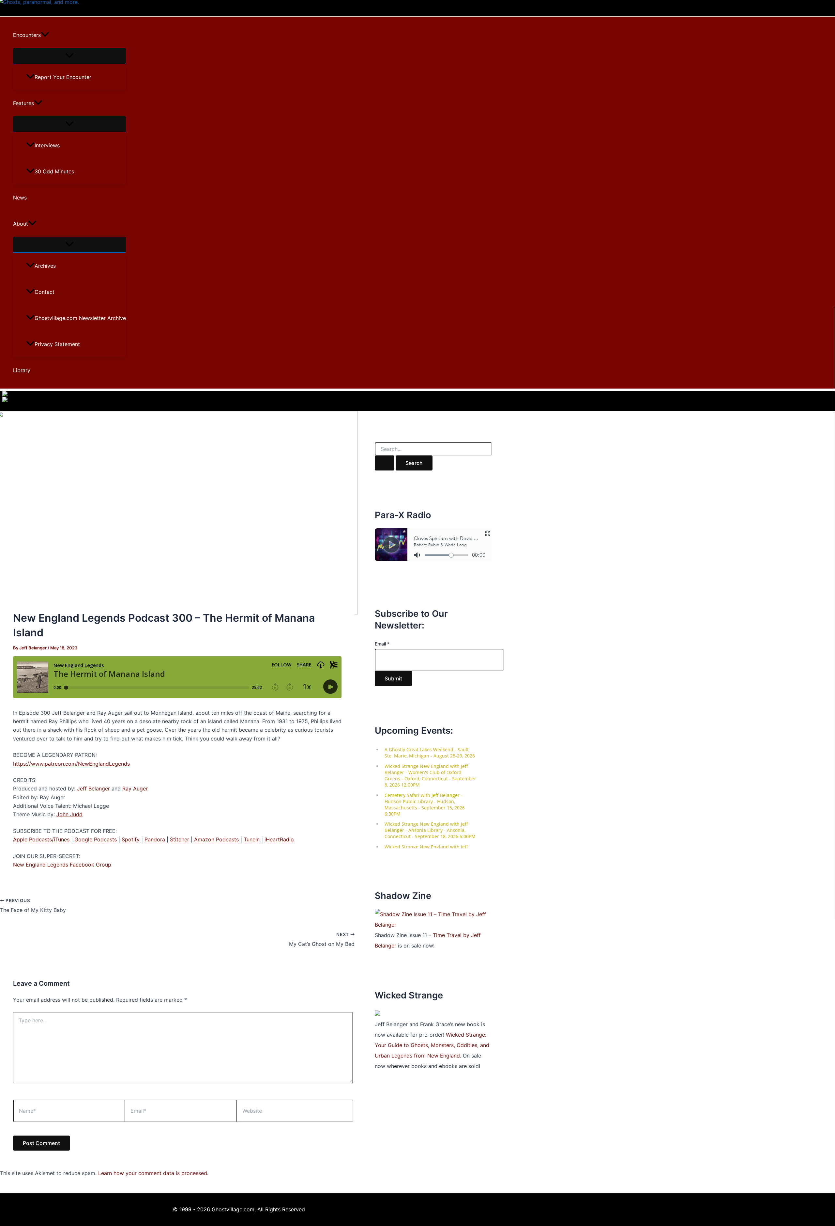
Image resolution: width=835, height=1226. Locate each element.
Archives (45, 266)
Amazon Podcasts (216, 839)
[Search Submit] (384, 462)
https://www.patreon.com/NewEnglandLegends (71, 763)
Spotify (131, 839)
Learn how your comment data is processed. (153, 1173)
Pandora (154, 839)
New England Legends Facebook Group (62, 864)
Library (21, 370)
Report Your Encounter (63, 77)
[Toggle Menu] (69, 56)
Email (382, 643)
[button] (45, 35)
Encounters (27, 35)
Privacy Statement (57, 344)
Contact (44, 292)
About (20, 223)
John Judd (69, 814)
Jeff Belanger (93, 788)
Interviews (47, 145)
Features (23, 103)
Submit (393, 678)
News (20, 197)
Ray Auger (135, 788)
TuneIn (252, 839)
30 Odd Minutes (54, 171)
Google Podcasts (95, 839)
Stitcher (179, 839)
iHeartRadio (279, 839)
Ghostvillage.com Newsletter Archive (80, 318)
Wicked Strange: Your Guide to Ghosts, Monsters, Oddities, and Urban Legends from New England (432, 1045)
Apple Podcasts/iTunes (41, 839)
